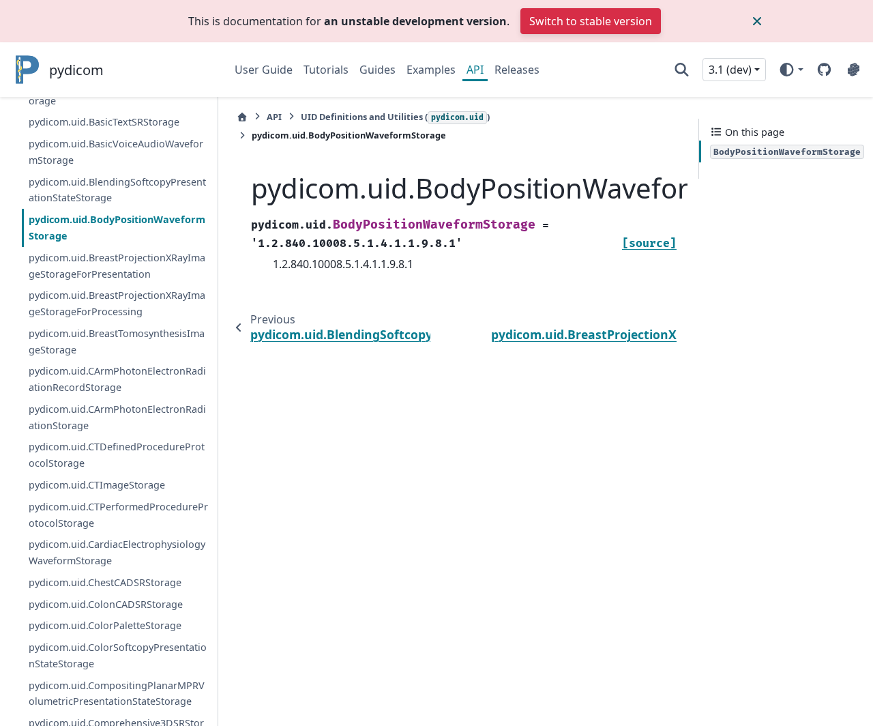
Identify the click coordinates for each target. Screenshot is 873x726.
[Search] (681, 69)
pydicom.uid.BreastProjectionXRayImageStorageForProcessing (117, 303)
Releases (516, 69)
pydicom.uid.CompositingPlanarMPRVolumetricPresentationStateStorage (117, 693)
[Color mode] (790, 69)
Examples (431, 69)
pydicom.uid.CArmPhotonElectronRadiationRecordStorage (117, 379)
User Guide (264, 69)
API (475, 69)
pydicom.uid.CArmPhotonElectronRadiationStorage (117, 417)
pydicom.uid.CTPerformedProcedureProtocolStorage (118, 514)
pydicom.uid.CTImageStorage (97, 484)
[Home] (242, 117)
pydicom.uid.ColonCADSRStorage (106, 604)
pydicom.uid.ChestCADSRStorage (105, 582)
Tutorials (326, 69)
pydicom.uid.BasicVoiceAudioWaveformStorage (116, 151)
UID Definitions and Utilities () (395, 117)
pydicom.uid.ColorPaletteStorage (105, 625)
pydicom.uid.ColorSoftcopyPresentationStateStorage (118, 655)
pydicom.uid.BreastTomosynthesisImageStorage (117, 341)
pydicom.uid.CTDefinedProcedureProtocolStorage (117, 454)
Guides (377, 69)
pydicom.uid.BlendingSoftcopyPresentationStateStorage (117, 190)
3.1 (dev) (730, 69)
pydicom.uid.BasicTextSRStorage (104, 121)
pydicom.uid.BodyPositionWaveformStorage (117, 227)
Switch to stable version (590, 21)
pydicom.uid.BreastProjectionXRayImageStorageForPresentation (117, 265)
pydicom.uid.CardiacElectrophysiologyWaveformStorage (117, 552)
